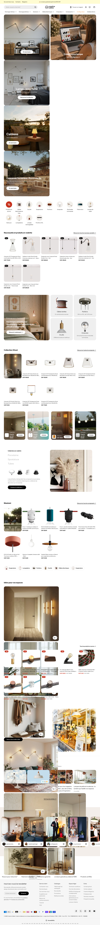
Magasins (24, 2)
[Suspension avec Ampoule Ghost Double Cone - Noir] (50, 245)
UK (72, 923)
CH (29, 923)
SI (70, 923)
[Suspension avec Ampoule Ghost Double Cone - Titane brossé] (13, 273)
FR (41, 923)
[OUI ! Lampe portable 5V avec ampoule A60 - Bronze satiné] (13, 658)
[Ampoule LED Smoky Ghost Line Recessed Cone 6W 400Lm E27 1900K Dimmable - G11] (68, 362)
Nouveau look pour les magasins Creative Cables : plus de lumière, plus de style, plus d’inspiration (61, 789)
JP (56, 923)
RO (63, 923)
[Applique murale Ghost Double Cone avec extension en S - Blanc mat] (31, 245)
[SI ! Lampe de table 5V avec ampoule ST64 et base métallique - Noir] (68, 658)
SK (65, 923)
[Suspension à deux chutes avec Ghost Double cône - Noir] (68, 245)
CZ (32, 923)
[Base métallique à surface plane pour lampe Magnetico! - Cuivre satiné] (50, 658)
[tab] (13, 455)
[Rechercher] (35, 7)
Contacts (17, 2)
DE (34, 923)
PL (60, 923)
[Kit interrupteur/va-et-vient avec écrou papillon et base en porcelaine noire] (36, 472)
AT (24, 923)
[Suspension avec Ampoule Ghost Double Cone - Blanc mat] (31, 273)
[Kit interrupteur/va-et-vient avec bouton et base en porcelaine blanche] (28, 472)
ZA (77, 923)
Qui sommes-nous (9, 2)
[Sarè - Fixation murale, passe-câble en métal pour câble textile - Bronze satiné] (31, 658)
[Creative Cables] (13, 366)
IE (51, 923)
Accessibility (51, 920)
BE (27, 923)
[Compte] (86, 7)
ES (39, 923)
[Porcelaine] (71, 471)
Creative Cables (11, 916)
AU (22, 923)
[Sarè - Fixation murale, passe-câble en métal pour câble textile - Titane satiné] (50, 684)
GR (44, 923)
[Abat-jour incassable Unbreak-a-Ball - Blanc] (31, 543)
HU (49, 923)
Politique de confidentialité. (17, 899)
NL (58, 923)
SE (68, 923)
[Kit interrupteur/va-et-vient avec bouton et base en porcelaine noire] (20, 472)
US (75, 923)
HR (47, 923)
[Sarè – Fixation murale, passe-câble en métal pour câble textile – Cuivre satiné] (13, 684)
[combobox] (21, 7)
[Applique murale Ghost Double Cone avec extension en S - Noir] (87, 245)
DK (37, 923)
